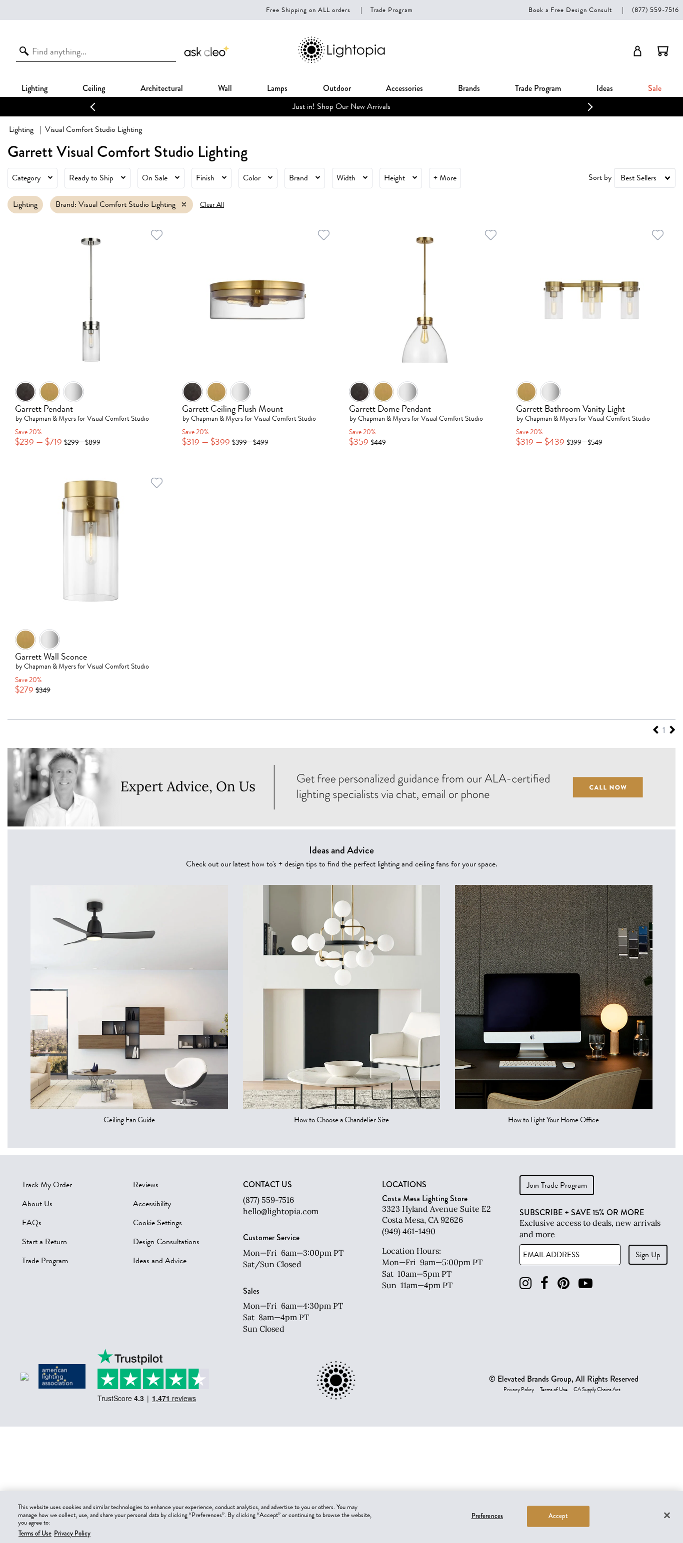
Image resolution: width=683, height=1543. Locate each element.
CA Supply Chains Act (597, 1390)
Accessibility (152, 1204)
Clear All (212, 204)
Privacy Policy (519, 1390)
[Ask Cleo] (207, 50)
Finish (205, 178)
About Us (37, 1204)
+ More (445, 178)
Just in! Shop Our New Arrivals (341, 106)
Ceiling (93, 88)
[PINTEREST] (564, 1283)
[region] (341, 1517)
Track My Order (47, 1185)
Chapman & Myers (50, 418)
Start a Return (44, 1242)
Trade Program (391, 9)
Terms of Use (554, 1390)
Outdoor (337, 88)
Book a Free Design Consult (570, 9)
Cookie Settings (157, 1223)
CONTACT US (267, 1184)
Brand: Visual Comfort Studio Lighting (116, 204)
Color (251, 178)
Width (346, 178)
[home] (341, 61)
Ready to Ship (91, 178)
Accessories (404, 88)
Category (26, 178)
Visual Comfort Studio (118, 418)
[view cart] (663, 51)
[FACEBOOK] (544, 1283)
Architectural (161, 88)
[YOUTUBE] (585, 1283)
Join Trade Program (556, 1185)
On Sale (155, 178)
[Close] (667, 1515)
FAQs (32, 1223)
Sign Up (648, 1255)
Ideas (604, 88)
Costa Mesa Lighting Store (425, 1198)
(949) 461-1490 (409, 1231)
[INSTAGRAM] (526, 1283)
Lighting (35, 88)
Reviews (145, 1185)
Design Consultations (166, 1242)
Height (394, 178)
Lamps (277, 88)
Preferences (487, 1516)
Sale (655, 88)
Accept (558, 1516)
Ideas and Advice (159, 1261)
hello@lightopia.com (280, 1211)
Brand (298, 178)
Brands (469, 88)
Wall (225, 88)
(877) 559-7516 (655, 9)
